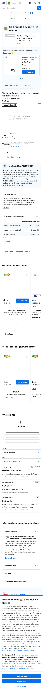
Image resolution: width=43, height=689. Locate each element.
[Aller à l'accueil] (3, 3)
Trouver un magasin (19, 594)
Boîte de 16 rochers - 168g (11, 98)
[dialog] (21, 642)
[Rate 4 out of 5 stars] (7, 101)
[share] (39, 105)
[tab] (5, 136)
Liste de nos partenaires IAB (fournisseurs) (17, 668)
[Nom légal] (36, 334)
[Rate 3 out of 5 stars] (5, 101)
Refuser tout (21, 681)
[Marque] (36, 573)
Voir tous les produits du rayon (17, 85)
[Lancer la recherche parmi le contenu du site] (39, 8)
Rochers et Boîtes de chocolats (15, 19)
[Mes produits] (30, 3)
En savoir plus (15, 146)
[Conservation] (36, 566)
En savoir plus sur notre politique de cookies (18, 650)
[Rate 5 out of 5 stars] (8, 101)
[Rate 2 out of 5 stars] (4, 101)
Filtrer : (4, 448)
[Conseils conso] (36, 531)
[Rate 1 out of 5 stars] (2, 101)
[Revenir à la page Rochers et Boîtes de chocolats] (2, 19)
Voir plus (6, 207)
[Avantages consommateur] (36, 581)
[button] (20, 3)
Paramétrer (21, 686)
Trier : (3, 457)
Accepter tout (21, 676)
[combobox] (21, 8)
